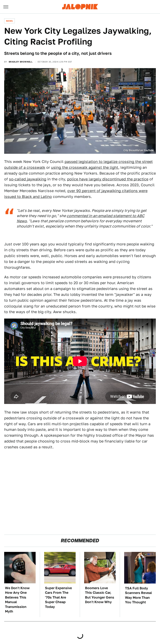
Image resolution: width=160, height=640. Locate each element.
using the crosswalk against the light (84, 167)
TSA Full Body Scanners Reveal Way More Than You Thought (138, 595)
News (9, 21)
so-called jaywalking (27, 179)
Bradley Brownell (20, 61)
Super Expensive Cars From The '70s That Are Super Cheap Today (58, 597)
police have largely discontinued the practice (107, 179)
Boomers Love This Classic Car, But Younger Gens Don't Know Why (99, 595)
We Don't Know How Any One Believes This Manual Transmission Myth (17, 599)
